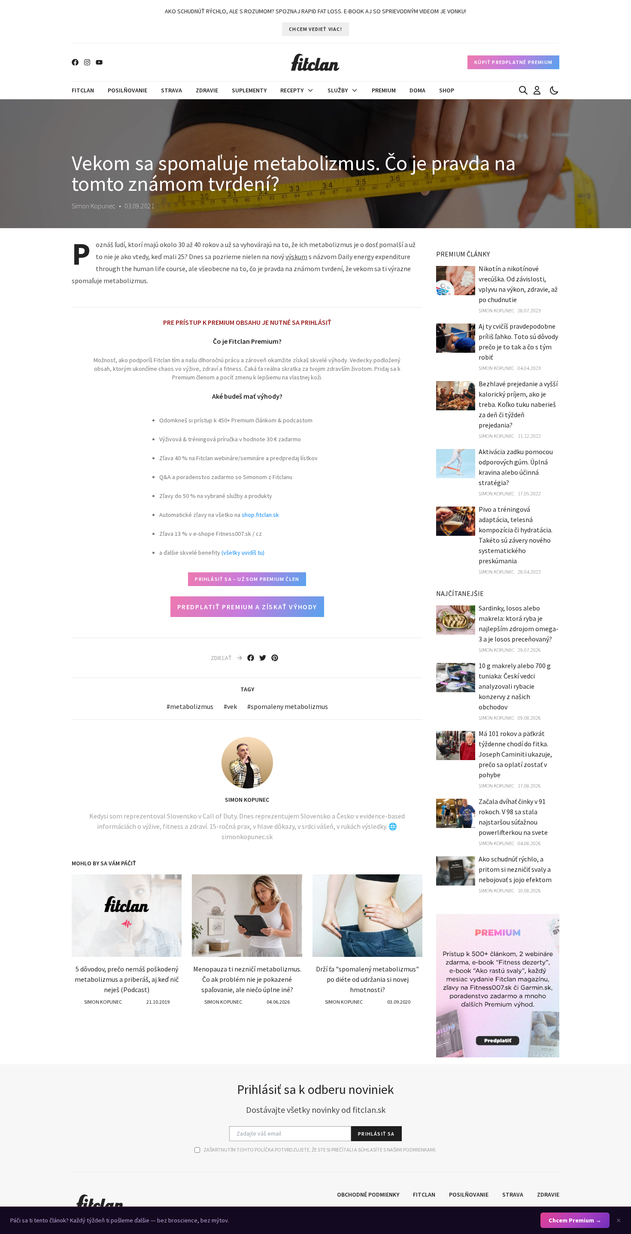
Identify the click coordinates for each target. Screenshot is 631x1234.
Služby (338, 90)
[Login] (537, 90)
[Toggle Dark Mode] (554, 90)
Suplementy (249, 90)
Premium (384, 90)
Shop (446, 90)
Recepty (291, 90)
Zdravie (207, 90)
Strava (171, 90)
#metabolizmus (190, 706)
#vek (230, 706)
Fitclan (83, 90)
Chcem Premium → (575, 1220)
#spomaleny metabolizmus (287, 706)
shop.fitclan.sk (260, 515)
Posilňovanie (127, 90)
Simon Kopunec (247, 799)
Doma (417, 90)
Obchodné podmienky (368, 1194)
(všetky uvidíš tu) (242, 552)
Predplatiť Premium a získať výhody (247, 606)
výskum (296, 256)
